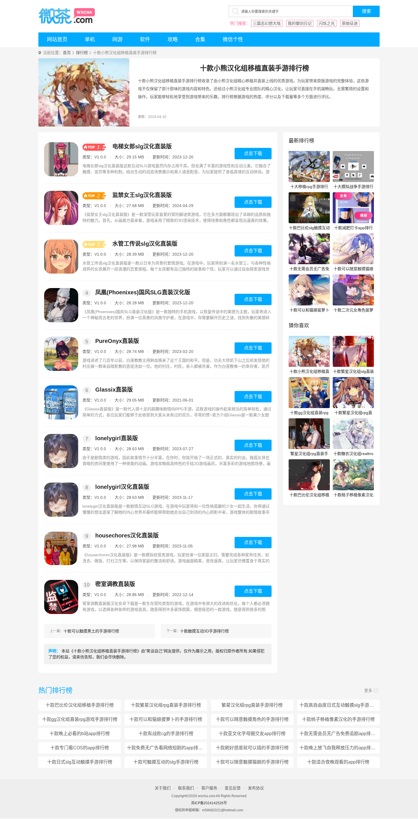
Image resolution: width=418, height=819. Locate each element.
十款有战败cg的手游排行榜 (165, 733)
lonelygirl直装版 (116, 438)
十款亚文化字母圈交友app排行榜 (252, 733)
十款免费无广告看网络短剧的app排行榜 (167, 747)
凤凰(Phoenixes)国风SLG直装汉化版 (142, 292)
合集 (200, 39)
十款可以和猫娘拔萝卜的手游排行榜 (165, 719)
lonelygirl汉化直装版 (122, 487)
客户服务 (209, 788)
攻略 (172, 39)
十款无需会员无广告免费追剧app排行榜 (339, 733)
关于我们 (163, 788)
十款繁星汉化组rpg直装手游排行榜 (166, 705)
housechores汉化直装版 (127, 535)
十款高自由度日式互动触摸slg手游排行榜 (339, 705)
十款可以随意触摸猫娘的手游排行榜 (252, 762)
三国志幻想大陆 (267, 23)
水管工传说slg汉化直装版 (144, 244)
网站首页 (57, 39)
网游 (117, 39)
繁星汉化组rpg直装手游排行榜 (252, 705)
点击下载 (253, 153)
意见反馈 (233, 788)
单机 (90, 39)
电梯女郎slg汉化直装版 (142, 146)
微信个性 (233, 39)
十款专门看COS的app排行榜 (79, 747)
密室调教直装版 (115, 584)
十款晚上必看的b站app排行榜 (79, 733)
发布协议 (256, 788)
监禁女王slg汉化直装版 (142, 195)
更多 (368, 690)
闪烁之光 (327, 23)
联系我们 (186, 788)
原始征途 (350, 23)
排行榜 (82, 53)
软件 (145, 39)
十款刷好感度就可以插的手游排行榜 (252, 747)
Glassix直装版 (114, 389)
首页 (67, 53)
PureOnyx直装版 (117, 341)
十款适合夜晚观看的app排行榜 (338, 762)
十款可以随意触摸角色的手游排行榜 (252, 719)
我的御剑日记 (300, 23)
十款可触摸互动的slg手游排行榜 (165, 762)
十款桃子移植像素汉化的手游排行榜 (338, 719)
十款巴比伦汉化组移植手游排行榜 (79, 705)
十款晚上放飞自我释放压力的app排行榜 (339, 747)
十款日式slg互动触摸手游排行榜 (79, 762)
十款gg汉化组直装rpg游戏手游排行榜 (79, 719)
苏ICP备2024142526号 (209, 803)
